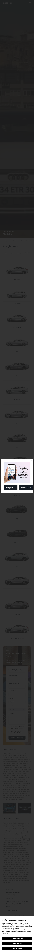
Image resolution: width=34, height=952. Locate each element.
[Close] (31, 461)
